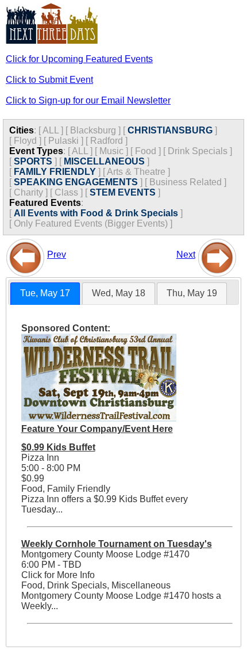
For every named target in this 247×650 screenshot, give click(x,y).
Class (66, 192)
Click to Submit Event (49, 80)
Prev (56, 254)
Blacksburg (93, 130)
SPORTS (33, 161)
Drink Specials (197, 151)
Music (111, 151)
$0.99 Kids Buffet (58, 447)
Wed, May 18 (118, 293)
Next (185, 254)
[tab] (45, 293)
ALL (51, 130)
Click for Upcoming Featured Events (79, 59)
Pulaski (63, 141)
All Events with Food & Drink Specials (96, 213)
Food (145, 151)
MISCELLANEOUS (104, 161)
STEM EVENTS (123, 192)
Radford (106, 141)
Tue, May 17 (45, 293)
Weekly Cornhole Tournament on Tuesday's (116, 544)
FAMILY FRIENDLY (55, 172)
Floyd (25, 141)
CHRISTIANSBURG (170, 130)
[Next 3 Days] (217, 254)
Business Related (185, 182)
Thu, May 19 (192, 293)
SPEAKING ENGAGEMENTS (76, 182)
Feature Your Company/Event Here (97, 429)
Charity (28, 192)
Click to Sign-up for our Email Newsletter (88, 100)
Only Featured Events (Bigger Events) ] (93, 223)
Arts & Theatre (136, 172)
